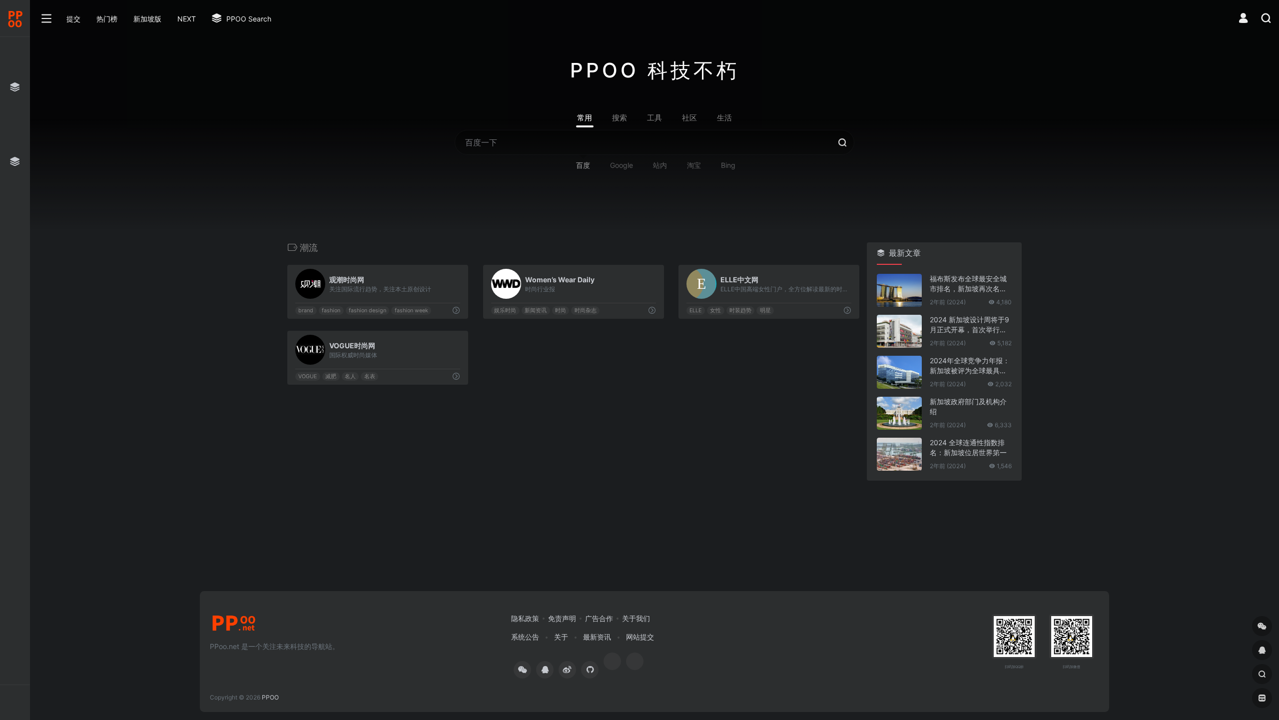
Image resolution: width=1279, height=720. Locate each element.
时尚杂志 (585, 310)
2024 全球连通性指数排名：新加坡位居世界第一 (968, 447)
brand (305, 310)
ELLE (696, 310)
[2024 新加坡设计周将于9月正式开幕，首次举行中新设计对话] (899, 331)
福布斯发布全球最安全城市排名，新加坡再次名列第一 (968, 284)
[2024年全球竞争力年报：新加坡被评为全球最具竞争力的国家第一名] (899, 372)
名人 (350, 376)
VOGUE (307, 376)
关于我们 (636, 618)
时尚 (560, 310)
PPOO (270, 697)
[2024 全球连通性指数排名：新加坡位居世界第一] (899, 454)
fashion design (367, 310)
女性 (715, 310)
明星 (765, 310)
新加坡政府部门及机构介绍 (968, 406)
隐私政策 (525, 618)
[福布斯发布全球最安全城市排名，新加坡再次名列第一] (899, 290)
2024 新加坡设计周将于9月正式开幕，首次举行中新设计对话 (969, 325)
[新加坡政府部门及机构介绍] (899, 413)
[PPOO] (234, 626)
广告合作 (599, 618)
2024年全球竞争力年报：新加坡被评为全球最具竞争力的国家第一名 (970, 366)
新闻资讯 (536, 310)
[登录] (1243, 19)
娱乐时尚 (505, 310)
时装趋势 (740, 310)
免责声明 (562, 618)
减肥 (330, 376)
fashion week (411, 310)
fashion (331, 310)
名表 (369, 376)
